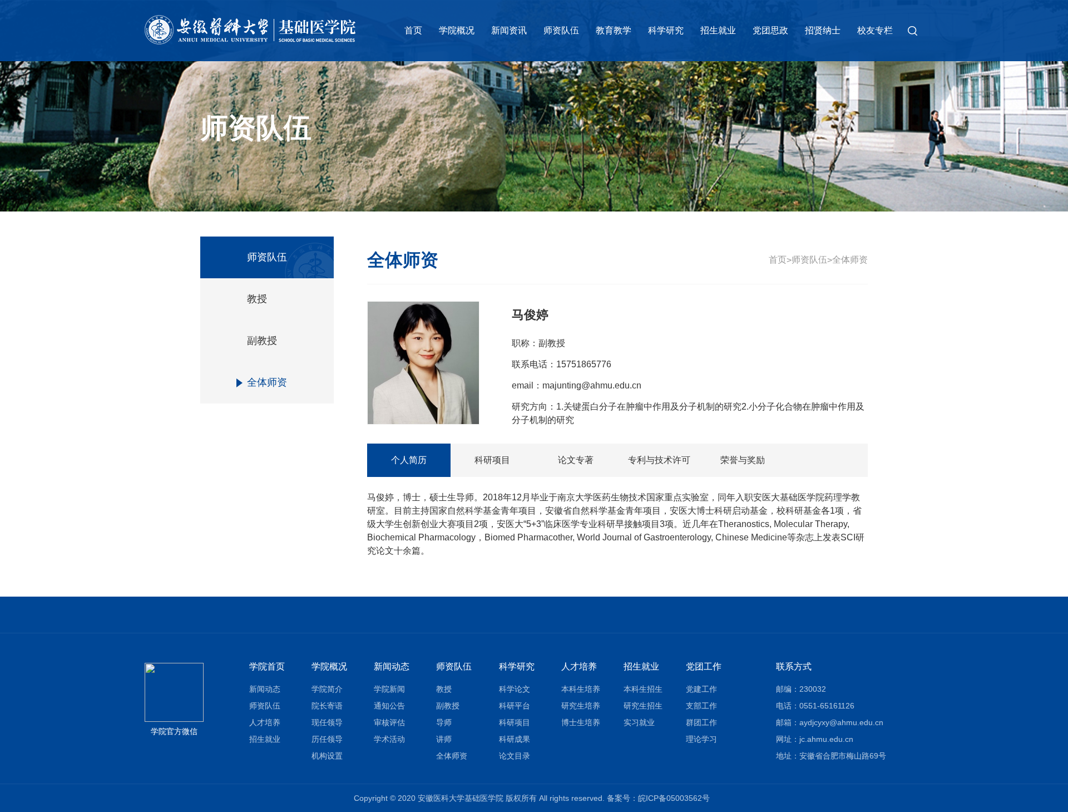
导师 (444, 722)
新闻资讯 (509, 30)
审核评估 (389, 722)
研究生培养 (580, 705)
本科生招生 (643, 689)
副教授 (262, 340)
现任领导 (327, 722)
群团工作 (701, 722)
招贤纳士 (822, 30)
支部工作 (701, 705)
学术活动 (389, 739)
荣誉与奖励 (742, 460)
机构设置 (327, 755)
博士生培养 (580, 722)
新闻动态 (264, 689)
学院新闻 (389, 689)
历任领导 (327, 739)
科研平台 (514, 705)
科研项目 (492, 460)
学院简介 (327, 689)
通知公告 (389, 705)
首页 (413, 30)
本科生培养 (580, 689)
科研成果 (514, 739)
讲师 (444, 739)
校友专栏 (875, 30)
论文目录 (514, 755)
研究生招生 (643, 705)
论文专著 (576, 460)
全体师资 (267, 382)
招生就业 (718, 30)
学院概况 (456, 30)
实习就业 (639, 722)
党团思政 (770, 30)
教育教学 (613, 30)
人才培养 (264, 722)
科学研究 (666, 30)
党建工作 (701, 689)
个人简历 (409, 460)
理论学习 (701, 739)
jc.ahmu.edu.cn (826, 739)
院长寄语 (327, 705)
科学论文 (514, 689)
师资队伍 (561, 30)
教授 (257, 298)
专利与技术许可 (659, 460)
